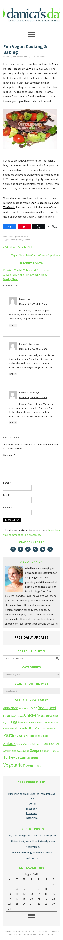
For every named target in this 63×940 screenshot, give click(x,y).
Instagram (31, 817)
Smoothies (9, 751)
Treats (54, 750)
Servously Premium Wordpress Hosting (32, 934)
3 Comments (39, 57)
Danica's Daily (31, 13)
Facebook (31, 808)
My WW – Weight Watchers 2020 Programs (27, 270)
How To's (50, 722)
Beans (43, 707)
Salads (9, 743)
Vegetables (32, 757)
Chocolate (44, 715)
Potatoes (26, 240)
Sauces (20, 744)
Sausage (28, 744)
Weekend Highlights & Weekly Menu (32, 852)
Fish (21, 722)
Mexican (20, 728)
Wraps (37, 765)
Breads (6, 715)
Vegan (20, 757)
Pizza (18, 735)
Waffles (29, 765)
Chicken (31, 715)
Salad (44, 736)
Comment (9, 454)
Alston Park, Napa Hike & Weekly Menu (25, 274)
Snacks (20, 751)
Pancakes (51, 728)
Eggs (15, 722)
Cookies (53, 715)
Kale (12, 728)
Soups (35, 750)
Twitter (31, 803)
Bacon (32, 708)
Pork (25, 735)
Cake (12, 716)
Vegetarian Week (21, 237)
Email (7, 495)
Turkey (9, 757)
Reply (12, 325)
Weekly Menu (10, 279)
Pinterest (31, 813)
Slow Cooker (50, 744)
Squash (44, 751)
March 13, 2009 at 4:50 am (33, 304)
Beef (52, 707)
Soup (26, 751)
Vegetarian (14, 765)
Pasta (8, 735)
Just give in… (33, 858)
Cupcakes (6, 723)
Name (7, 482)
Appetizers (10, 708)
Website (7, 507)
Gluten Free (30, 722)
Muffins (30, 728)
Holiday (41, 722)
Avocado (18, 240)
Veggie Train (33, 68)
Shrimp (36, 744)
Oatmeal (40, 728)
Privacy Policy (32, 931)
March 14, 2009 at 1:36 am (33, 348)
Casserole (19, 716)
